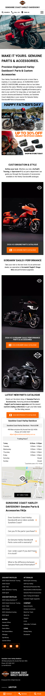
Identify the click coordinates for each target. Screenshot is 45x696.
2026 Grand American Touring (11, 581)
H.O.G (25, 621)
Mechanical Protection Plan (32, 587)
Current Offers (6, 622)
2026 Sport (5, 593)
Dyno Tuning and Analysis (31, 596)
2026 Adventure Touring (9, 590)
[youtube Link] (11, 646)
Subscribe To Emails (30, 624)
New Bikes (5, 625)
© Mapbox (39, 497)
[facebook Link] (5, 646)
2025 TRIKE (5, 606)
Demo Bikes (6, 628)
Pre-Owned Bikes (7, 631)
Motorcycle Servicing (30, 581)
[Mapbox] (7, 496)
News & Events (28, 606)
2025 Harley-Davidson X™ (9, 600)
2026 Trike (5, 587)
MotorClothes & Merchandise (32, 590)
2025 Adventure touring (9, 612)
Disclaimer (27, 634)
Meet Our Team (28, 612)
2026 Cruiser (6, 584)
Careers (26, 618)
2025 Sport (5, 615)
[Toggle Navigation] (41, 12)
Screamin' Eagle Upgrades (32, 599)
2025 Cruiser (6, 609)
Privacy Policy (28, 631)
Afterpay (4, 634)
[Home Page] (22, 3)
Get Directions (22, 495)
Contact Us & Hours (29, 609)
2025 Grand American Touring (11, 603)
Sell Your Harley (28, 584)
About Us (26, 615)
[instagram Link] (17, 646)
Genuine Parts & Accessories (32, 593)
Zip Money (5, 637)
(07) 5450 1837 (25, 432)
